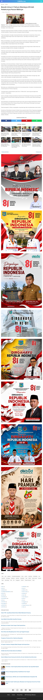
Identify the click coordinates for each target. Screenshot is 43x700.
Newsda (39, 578)
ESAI (22, 576)
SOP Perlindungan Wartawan (30, 694)
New (26, 578)
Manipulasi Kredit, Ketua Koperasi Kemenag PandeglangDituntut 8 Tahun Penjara (16, 145)
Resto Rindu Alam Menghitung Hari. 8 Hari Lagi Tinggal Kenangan (15, 631)
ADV (2, 576)
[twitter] (16, 121)
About (8, 694)
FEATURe (30, 576)
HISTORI (3, 578)
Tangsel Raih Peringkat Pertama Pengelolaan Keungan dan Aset (26, 134)
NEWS (30, 578)
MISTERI (17, 578)
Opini (2, 580)
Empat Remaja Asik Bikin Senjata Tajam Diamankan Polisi (16, 134)
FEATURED (35, 576)
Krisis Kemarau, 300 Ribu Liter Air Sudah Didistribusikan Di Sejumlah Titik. (21, 676)
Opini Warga (7, 580)
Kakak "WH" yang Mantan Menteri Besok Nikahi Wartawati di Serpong (16, 612)
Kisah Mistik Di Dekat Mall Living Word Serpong (11, 619)
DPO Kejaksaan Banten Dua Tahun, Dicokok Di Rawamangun (26, 145)
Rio (13, 580)
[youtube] (30, 690)
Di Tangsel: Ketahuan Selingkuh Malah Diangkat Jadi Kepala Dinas (15, 644)
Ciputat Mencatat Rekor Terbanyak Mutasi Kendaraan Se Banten (36, 134)
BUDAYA (9, 576)
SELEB (22, 580)
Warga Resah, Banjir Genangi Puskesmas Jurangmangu (5, 134)
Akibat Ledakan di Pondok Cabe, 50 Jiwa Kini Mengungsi (5, 145)
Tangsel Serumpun (28, 580)
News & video (34, 578)
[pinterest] (27, 121)
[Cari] (41, 1)
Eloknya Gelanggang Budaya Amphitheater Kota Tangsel (18, 671)
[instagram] (17, 690)
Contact (13, 694)
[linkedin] (26, 690)
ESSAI (26, 576)
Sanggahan (17, 580)
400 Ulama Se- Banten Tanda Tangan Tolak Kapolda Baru (13, 625)
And (5, 576)
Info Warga (8, 578)
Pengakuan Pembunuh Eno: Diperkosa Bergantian (12, 638)
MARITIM (12, 578)
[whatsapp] (37, 121)
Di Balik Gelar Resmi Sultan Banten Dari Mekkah (11, 650)
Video (33, 580)
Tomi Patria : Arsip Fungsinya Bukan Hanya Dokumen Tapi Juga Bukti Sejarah (22, 666)
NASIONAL (22, 578)
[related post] (6, 129)
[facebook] (6, 121)
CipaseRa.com (24, 698)
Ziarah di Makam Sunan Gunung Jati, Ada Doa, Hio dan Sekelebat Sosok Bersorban (19, 657)
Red (11, 580)
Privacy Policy (20, 694)
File (39, 576)
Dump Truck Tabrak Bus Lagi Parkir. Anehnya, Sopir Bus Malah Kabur (36, 145)
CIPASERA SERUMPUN (16, 576)
